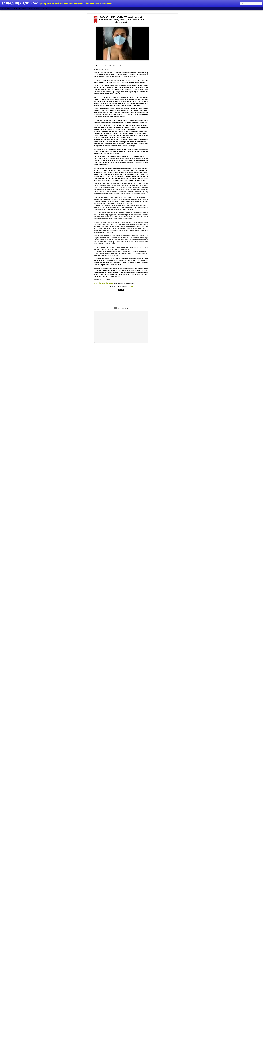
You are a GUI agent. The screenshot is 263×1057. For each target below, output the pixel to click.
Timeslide (45, 8)
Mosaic (24, 8)
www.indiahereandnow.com (103, 283)
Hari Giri (130, 286)
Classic (3, 8)
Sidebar (30, 8)
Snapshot (37, 8)
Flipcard (9, 8)
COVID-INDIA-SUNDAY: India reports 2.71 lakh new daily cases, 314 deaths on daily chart (121, 19)
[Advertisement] (159, 48)
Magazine (17, 8)
